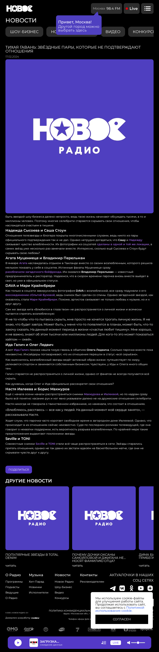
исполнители (38, 592)
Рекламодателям (92, 581)
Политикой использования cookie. (119, 609)
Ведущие (12, 592)
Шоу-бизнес (24, 31)
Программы (14, 581)
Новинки (35, 587)
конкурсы (62, 598)
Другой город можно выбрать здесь (78, 28)
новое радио (64, 581)
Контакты (89, 575)
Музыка (36, 575)
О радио (11, 598)
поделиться (19, 469)
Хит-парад (36, 581)
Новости (62, 575)
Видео (59, 592)
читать (10, 565)
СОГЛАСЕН (122, 619)
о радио (13, 575)
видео (112, 31)
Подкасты (12, 587)
